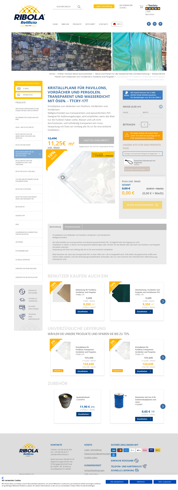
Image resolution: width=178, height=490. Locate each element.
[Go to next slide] (163, 301)
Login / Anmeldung (93, 450)
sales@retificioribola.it (60, 454)
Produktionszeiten (72, 227)
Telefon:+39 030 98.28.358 (61, 449)
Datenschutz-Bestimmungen (97, 453)
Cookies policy (90, 457)
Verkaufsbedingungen (94, 470)
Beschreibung (55, 227)
